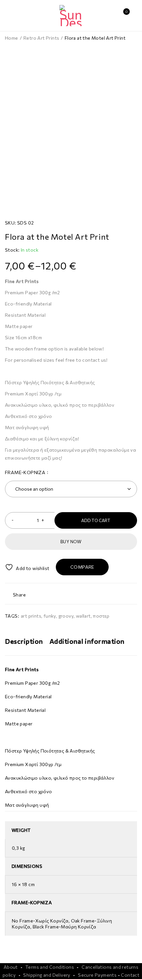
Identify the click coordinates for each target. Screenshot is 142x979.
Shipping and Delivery (46, 975)
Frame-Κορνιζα (25, 472)
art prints (31, 616)
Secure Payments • (99, 975)
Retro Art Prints (41, 38)
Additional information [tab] (87, 641)
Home (11, 38)
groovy (66, 616)
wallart (83, 616)
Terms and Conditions (49, 967)
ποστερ (101, 616)
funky (50, 616)
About (11, 967)
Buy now (71, 541)
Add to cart (95, 520)
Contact (130, 975)
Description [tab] (24, 641)
